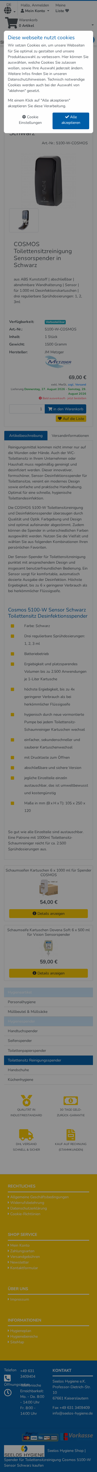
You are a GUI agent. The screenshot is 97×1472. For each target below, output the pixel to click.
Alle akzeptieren (70, 119)
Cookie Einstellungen (30, 119)
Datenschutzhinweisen (27, 79)
